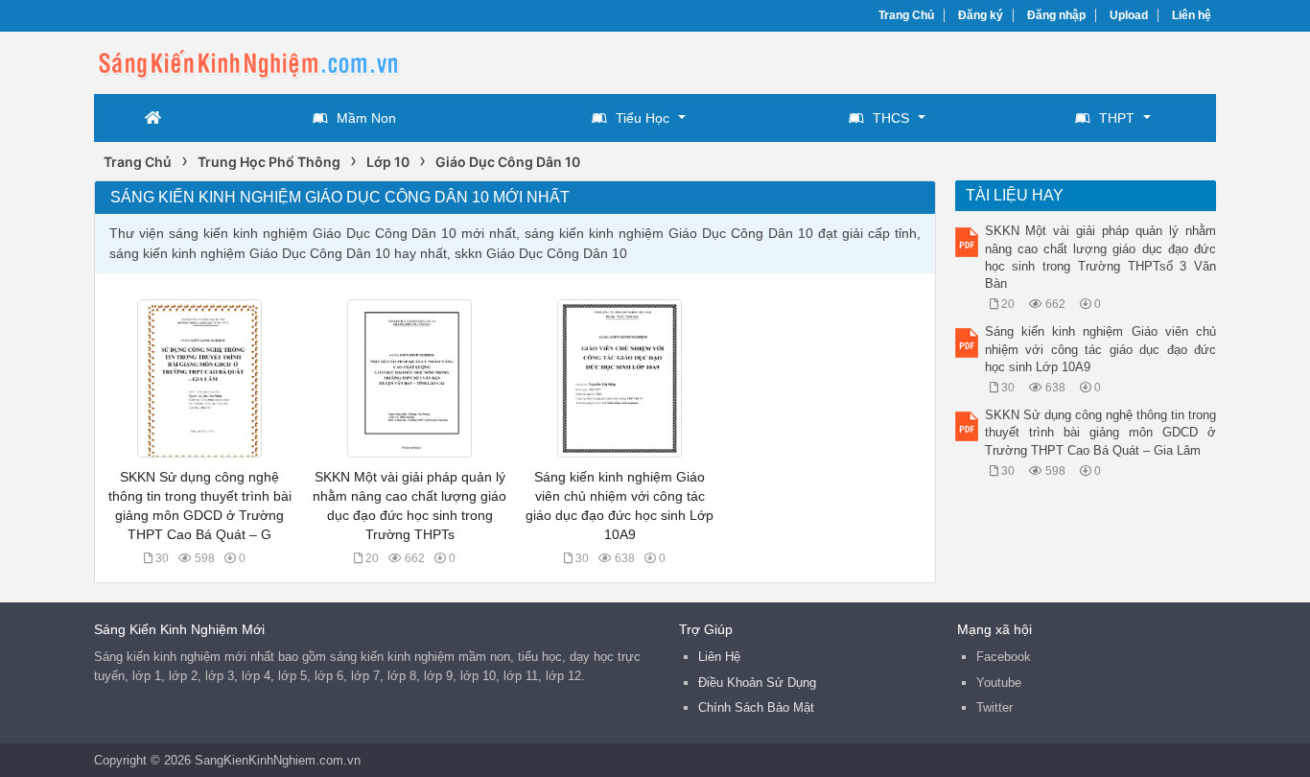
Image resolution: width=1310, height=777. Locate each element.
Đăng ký (980, 15)
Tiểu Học (642, 118)
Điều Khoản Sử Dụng (757, 682)
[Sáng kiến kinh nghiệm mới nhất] (247, 61)
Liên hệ (1191, 15)
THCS (891, 118)
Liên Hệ (719, 656)
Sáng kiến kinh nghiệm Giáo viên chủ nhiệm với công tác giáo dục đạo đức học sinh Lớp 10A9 (1101, 348)
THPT (1117, 118)
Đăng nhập (1056, 15)
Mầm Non (366, 118)
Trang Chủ (906, 15)
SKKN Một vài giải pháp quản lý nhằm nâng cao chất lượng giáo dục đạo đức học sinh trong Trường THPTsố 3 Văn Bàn (1101, 257)
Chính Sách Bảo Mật (756, 707)
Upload (1129, 15)
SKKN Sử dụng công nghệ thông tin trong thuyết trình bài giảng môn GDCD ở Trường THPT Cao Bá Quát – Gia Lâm (1101, 432)
